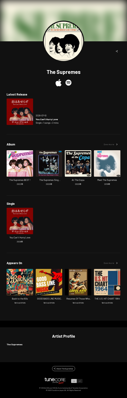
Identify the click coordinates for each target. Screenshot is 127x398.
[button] (116, 51)
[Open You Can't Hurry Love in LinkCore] (20, 112)
